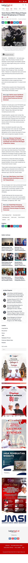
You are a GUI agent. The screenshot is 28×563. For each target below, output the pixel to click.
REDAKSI (7, 545)
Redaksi (4, 342)
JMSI (3, 335)
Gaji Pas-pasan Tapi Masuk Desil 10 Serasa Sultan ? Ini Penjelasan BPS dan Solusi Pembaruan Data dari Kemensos (7, 249)
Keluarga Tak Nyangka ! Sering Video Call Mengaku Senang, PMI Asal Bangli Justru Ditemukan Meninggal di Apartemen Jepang (20, 249)
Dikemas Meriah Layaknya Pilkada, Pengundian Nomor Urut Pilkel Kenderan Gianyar (20, 279)
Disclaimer (4, 330)
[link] (19, 1)
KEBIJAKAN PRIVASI (8, 547)
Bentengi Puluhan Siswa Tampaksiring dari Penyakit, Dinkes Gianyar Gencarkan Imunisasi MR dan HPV (7, 279)
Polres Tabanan (21, 217)
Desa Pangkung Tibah (6, 215)
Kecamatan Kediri (16, 215)
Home (3, 8)
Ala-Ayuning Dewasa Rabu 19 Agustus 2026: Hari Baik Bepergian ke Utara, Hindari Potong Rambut (14, 307)
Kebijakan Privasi (6, 338)
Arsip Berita (5, 328)
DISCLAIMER (18, 547)
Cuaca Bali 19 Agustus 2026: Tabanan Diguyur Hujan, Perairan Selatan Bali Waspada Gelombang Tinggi (16, 313)
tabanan (4, 219)
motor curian (13, 217)
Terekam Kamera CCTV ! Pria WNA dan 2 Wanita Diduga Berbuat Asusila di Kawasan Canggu (14, 301)
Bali (11, 8)
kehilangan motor (5, 217)
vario (8, 219)
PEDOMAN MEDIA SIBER (16, 545)
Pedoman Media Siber (7, 340)
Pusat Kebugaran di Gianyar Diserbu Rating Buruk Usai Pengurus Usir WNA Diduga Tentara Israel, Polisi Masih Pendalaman (14, 319)
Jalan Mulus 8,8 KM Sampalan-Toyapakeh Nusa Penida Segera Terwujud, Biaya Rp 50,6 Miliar (15, 295)
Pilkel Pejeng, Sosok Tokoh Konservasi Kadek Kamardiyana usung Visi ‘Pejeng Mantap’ (13, 178)
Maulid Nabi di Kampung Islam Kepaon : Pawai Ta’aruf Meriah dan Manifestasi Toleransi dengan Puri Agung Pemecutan (20, 264)
